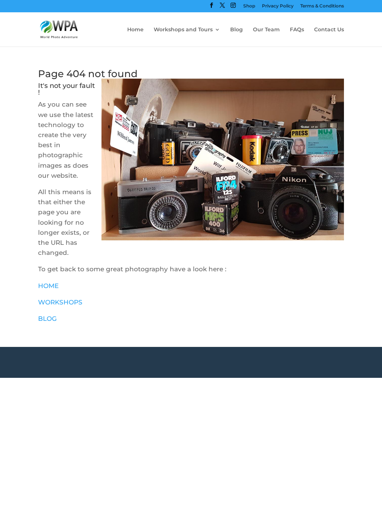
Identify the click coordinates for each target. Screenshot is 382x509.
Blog (236, 30)
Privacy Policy (278, 6)
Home (135, 30)
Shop (249, 6)
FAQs (297, 30)
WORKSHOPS (60, 302)
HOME (48, 286)
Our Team (266, 30)
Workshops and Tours (183, 30)
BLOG (47, 318)
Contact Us (329, 30)
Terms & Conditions (322, 6)
